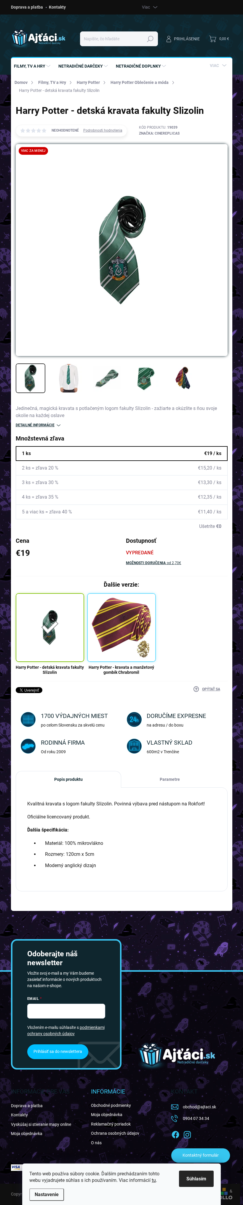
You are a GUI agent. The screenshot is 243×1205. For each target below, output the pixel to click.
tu (154, 1180)
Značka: (159, 133)
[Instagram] (187, 1133)
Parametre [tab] (170, 779)
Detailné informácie (35, 425)
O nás (96, 1142)
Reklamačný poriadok (111, 1124)
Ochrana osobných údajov (115, 1133)
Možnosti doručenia (153, 563)
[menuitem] (33, 66)
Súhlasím (196, 1179)
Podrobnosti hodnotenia (102, 130)
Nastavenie (47, 1194)
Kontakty (57, 7)
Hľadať (150, 38)
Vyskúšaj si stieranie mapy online (41, 1124)
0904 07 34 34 (196, 1118)
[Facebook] (175, 1133)
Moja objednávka (26, 1133)
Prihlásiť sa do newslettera (57, 1051)
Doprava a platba (27, 7)
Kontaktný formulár (201, 1155)
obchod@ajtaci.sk (199, 1107)
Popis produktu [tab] (68, 779)
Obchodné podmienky (111, 1105)
